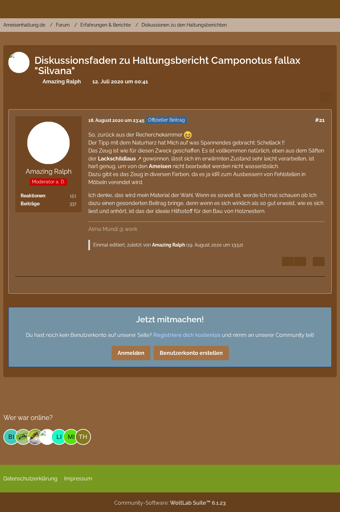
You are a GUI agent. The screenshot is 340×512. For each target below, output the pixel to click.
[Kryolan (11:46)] (47, 437)
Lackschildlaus (117, 158)
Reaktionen (33, 195)
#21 (320, 120)
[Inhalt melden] (288, 261)
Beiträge (30, 203)
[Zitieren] (319, 261)
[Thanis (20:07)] (83, 437)
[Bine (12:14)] (11, 437)
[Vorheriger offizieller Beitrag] (300, 261)
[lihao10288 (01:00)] (59, 437)
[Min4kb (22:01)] (71, 437)
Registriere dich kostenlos (186, 335)
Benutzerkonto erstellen (191, 353)
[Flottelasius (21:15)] (23, 437)
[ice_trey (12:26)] (35, 437)
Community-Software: (170, 503)
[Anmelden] (314, 8)
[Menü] (331, 8)
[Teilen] (326, 97)
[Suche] (298, 8)
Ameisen (160, 166)
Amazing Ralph (168, 245)
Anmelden (131, 353)
